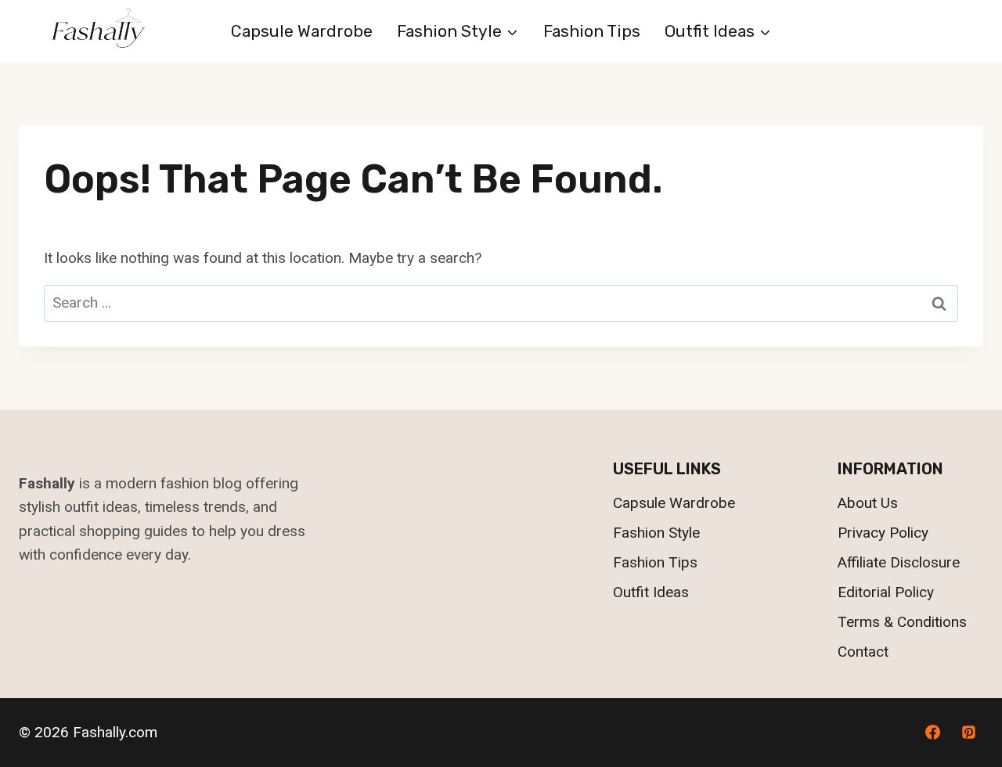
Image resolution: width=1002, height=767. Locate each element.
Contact (863, 652)
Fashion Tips (591, 31)
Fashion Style (656, 533)
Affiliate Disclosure (899, 562)
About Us (868, 503)
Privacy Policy (883, 533)
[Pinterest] (968, 732)
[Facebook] (932, 732)
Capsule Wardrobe (302, 31)
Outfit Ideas (651, 592)
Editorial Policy (886, 592)
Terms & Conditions (902, 622)
